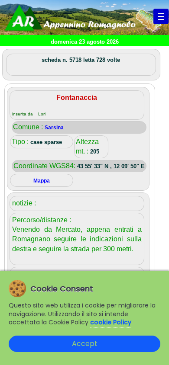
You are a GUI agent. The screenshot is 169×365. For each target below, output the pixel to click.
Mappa (41, 181)
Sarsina (54, 128)
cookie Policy (110, 322)
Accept (85, 344)
